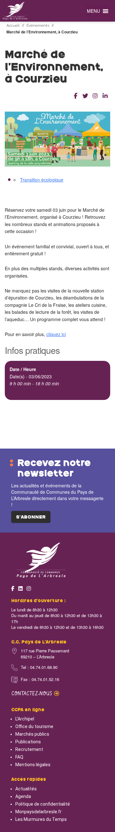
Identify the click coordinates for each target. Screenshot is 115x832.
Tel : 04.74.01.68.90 (39, 667)
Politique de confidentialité (42, 804)
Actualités (26, 788)
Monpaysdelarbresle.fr (38, 811)
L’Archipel (24, 718)
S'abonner (31, 517)
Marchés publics (32, 734)
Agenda (23, 796)
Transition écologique (41, 179)
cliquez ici (56, 334)
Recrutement (29, 749)
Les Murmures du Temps (41, 819)
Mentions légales (32, 764)
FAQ (19, 757)
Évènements (38, 25)
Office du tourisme (34, 726)
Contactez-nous (33, 694)
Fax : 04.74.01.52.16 (40, 679)
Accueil (12, 25)
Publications (28, 741)
